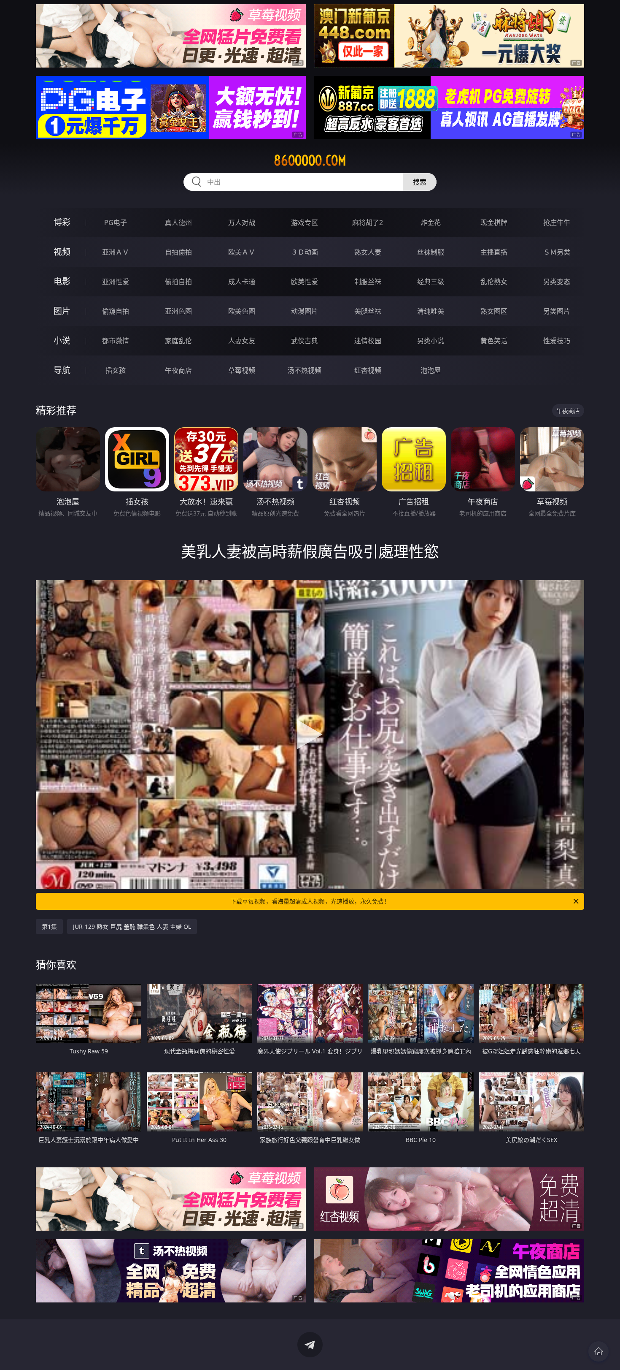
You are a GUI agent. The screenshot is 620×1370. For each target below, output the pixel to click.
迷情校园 (367, 340)
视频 (62, 252)
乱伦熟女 (493, 281)
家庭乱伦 (178, 340)
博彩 (62, 222)
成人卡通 (241, 281)
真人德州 (178, 222)
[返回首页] (598, 1351)
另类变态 (556, 281)
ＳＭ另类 (556, 252)
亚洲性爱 (115, 281)
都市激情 (115, 340)
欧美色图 (241, 311)
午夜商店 (178, 370)
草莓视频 (241, 370)
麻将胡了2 (367, 222)
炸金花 (431, 222)
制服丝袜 (367, 281)
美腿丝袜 (367, 311)
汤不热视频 (304, 370)
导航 (62, 370)
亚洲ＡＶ (115, 252)
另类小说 (430, 340)
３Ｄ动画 (304, 252)
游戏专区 (304, 222)
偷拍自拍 (178, 281)
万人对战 (241, 222)
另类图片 (556, 311)
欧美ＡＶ (241, 252)
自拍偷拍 (178, 252)
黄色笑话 (493, 340)
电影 (62, 281)
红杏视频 (367, 370)
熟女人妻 (367, 252)
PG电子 (115, 222)
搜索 (419, 182)
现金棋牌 (493, 222)
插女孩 (115, 370)
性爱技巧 (556, 340)
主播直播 (493, 252)
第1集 (49, 926)
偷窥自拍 (115, 311)
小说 (62, 340)
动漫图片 (304, 311)
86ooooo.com (310, 160)
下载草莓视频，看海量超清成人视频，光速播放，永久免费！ (310, 901)
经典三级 (430, 281)
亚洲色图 (178, 311)
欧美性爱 (304, 281)
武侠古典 (304, 340)
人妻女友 (241, 340)
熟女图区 (493, 311)
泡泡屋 (431, 370)
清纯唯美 (430, 311)
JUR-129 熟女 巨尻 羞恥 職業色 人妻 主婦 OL (132, 926)
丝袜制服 (430, 252)
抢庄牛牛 (556, 222)
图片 (62, 311)
